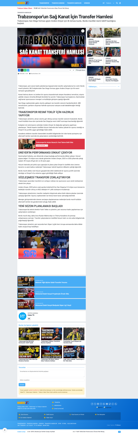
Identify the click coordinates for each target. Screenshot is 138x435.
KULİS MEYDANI (71, 423)
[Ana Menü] (119, 3)
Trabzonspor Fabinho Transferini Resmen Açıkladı (50, 342)
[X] (95, 404)
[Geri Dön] (4, 430)
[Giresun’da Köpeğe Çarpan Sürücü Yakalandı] (95, 33)
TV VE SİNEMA (38, 425)
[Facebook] (92, 404)
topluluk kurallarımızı (34, 390)
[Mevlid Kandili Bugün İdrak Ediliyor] (95, 71)
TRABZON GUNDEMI (58, 3)
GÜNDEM (87, 3)
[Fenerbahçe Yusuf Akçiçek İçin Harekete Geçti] (73, 334)
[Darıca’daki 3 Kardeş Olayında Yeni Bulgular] (112, 71)
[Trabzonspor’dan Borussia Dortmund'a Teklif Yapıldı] (29, 334)
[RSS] (115, 404)
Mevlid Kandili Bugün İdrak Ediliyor (94, 79)
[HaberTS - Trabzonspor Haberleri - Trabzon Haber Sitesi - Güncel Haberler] (23, 3)
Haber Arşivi (49, 417)
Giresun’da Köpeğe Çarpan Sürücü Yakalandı (93, 42)
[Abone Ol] (80, 70)
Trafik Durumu (50, 414)
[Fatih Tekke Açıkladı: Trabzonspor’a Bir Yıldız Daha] (73, 352)
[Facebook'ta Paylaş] (19, 70)
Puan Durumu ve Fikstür (78, 414)
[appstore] (99, 407)
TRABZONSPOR (44, 3)
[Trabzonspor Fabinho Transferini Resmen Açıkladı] (51, 334)
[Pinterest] (98, 404)
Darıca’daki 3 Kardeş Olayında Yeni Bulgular (112, 79)
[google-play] (107, 407)
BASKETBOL (46, 425)
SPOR (59, 423)
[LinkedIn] (104, 404)
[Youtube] (107, 404)
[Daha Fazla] (28, 70)
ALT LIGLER (30, 425)
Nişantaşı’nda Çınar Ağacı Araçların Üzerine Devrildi (112, 42)
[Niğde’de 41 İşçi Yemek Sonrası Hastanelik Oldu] (95, 52)
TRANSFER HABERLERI (74, 3)
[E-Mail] (29, 318)
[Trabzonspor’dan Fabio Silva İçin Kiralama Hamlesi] (29, 352)
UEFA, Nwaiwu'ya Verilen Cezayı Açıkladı (43, 431)
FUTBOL (64, 423)
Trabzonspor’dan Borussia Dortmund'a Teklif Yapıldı (26, 342)
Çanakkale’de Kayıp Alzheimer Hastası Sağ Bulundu (112, 61)
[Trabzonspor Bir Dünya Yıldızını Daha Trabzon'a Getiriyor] (51, 352)
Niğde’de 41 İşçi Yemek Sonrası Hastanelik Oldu (95, 61)
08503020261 (57, 405)
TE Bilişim (118, 425)
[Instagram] (101, 404)
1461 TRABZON (21, 425)
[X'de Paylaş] (22, 70)
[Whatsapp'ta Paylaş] (25, 70)
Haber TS (31, 315)
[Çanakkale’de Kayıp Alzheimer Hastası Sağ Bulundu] (112, 52)
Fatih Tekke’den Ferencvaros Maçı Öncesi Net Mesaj (51, 8)
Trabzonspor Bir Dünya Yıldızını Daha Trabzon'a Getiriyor (50, 360)
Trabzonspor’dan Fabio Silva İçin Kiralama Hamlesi (28, 360)
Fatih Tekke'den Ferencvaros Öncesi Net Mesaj (90, 431)
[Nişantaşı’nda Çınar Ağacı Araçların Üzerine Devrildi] (112, 33)
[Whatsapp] (112, 404)
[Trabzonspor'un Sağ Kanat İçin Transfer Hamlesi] (51, 48)
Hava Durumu (24, 414)
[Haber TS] (22, 316)
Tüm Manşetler (101, 414)
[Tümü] (118, 86)
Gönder (22, 384)
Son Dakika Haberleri (26, 417)
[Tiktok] (110, 404)
